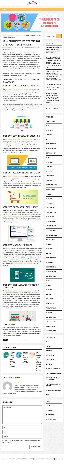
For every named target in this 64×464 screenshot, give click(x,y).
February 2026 (51, 144)
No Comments (8, 49)
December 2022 (51, 267)
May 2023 (49, 253)
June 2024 (49, 198)
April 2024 (49, 203)
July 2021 (49, 285)
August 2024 (50, 189)
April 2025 (49, 171)
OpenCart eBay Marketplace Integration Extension (19, 139)
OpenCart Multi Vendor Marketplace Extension (18, 89)
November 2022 (51, 271)
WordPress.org (51, 419)
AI (46, 341)
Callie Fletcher (8, 47)
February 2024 (51, 212)
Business (49, 350)
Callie (16, 382)
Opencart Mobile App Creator (22, 263)
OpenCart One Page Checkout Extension (14, 216)
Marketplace (50, 359)
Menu (4, 9)
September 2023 (51, 235)
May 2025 (49, 166)
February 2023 (51, 258)
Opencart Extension (53, 373)
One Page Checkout (53, 369)
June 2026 (49, 130)
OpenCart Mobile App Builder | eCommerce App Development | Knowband (37, 459)
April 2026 (49, 139)
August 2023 (50, 239)
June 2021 (49, 290)
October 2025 (51, 153)
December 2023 (51, 221)
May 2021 (49, 294)
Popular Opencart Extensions (32, 47)
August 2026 (50, 121)
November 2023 (51, 226)
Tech (47, 395)
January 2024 (50, 217)
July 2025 (49, 157)
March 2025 (50, 176)
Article (48, 346)
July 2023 (49, 244)
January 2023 (50, 262)
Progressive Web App (53, 390)
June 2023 (49, 248)
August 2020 (50, 326)
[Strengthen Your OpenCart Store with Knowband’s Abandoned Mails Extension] (5, 355)
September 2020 (51, 321)
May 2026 (49, 135)
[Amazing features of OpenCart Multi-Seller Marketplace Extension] (19, 355)
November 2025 (51, 148)
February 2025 (51, 180)
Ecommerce (50, 355)
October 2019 (51, 331)
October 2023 (51, 230)
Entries (49, 410)
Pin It (26, 340)
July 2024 (49, 194)
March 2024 (50, 207)
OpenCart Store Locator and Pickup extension (18, 291)
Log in (48, 405)
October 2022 (51, 276)
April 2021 (49, 299)
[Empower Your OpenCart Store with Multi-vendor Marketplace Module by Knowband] (32, 355)
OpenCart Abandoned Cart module (15, 176)
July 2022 (49, 280)
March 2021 (50, 303)
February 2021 (51, 308)
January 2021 (50, 312)
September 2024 (51, 185)
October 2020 (51, 317)
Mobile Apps (50, 364)
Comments (50, 415)
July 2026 (49, 125)
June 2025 (49, 162)
